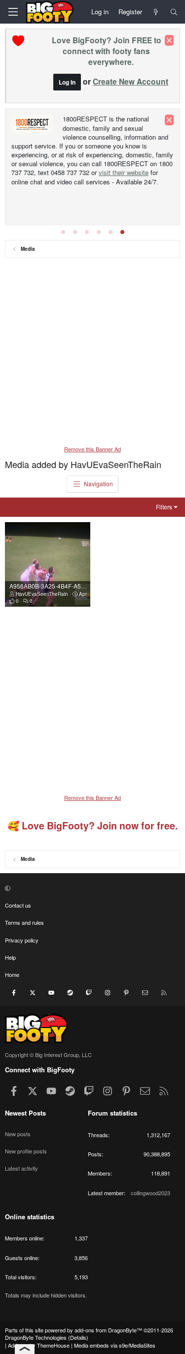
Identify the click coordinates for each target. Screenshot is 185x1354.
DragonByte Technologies (36, 1337)
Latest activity (21, 1168)
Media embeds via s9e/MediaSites (114, 1345)
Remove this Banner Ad (92, 449)
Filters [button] (164, 506)
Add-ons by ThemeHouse (39, 1345)
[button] (91, 887)
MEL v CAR (118, 133)
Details (78, 1337)
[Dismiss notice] (169, 40)
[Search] (174, 12)
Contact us (18, 905)
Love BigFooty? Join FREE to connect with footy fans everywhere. (106, 50)
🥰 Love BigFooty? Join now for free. (92, 825)
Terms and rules (24, 922)
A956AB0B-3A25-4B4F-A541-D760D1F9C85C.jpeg (78, 586)
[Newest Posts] (156, 12)
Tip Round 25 (30, 150)
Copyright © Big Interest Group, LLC (48, 1055)
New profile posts (26, 1151)
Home (12, 974)
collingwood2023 (150, 1193)
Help (10, 957)
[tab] (63, 232)
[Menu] (13, 11)
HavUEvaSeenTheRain (42, 593)
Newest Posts (25, 1113)
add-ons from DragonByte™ (108, 1330)
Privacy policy (21, 940)
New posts (18, 1134)
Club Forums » (109, 119)
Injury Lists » (75, 150)
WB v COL (79, 133)
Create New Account (130, 81)
